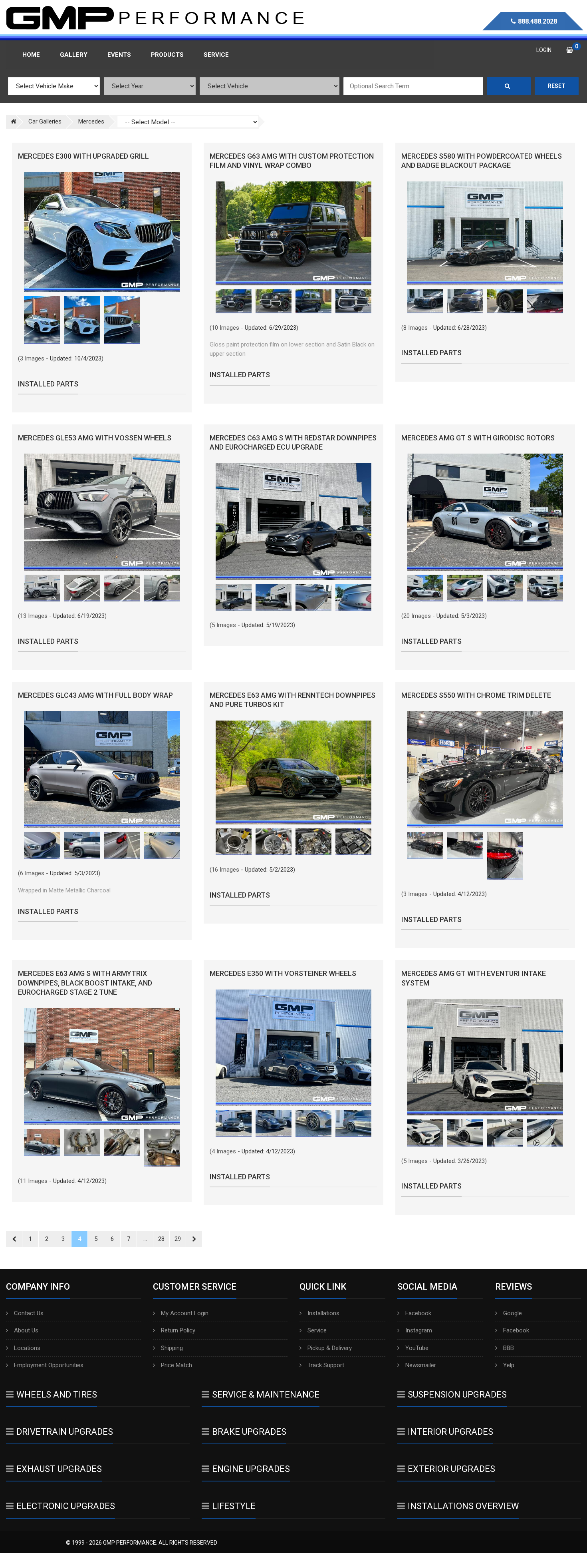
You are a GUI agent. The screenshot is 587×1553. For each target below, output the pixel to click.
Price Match (176, 1365)
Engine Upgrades (251, 1469)
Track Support (325, 1365)
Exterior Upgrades (451, 1469)
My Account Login (184, 1313)
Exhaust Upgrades (59, 1469)
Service (317, 1330)
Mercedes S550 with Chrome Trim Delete (476, 695)
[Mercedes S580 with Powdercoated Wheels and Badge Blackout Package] (485, 233)
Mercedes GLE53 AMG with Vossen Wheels (94, 438)
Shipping (172, 1348)
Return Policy (178, 1330)
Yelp (508, 1365)
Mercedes (91, 121)
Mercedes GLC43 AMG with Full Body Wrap (95, 695)
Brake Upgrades (249, 1432)
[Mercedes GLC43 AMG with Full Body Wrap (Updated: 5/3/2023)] (42, 845)
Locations (27, 1348)
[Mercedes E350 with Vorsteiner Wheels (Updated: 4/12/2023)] (234, 1123)
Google (512, 1313)
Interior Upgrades (450, 1432)
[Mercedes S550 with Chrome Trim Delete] (485, 769)
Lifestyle (234, 1506)
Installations (323, 1313)
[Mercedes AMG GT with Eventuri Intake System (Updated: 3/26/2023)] (425, 1133)
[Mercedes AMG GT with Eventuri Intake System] (485, 1057)
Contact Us (29, 1313)
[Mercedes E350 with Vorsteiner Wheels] (293, 1048)
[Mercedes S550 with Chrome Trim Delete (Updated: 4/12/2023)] (425, 845)
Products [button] (167, 54)
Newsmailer (420, 1365)
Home (31, 54)
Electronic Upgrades (65, 1506)
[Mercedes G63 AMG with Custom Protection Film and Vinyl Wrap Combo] (293, 233)
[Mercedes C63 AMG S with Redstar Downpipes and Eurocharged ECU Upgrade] (293, 521)
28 (161, 1238)
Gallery (73, 54)
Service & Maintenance (265, 1395)
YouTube (416, 1348)
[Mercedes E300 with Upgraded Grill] (102, 232)
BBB (508, 1348)
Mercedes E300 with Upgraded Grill (83, 156)
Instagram (418, 1330)
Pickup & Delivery (329, 1348)
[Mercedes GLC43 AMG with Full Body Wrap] (102, 769)
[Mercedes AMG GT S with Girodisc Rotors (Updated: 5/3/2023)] (425, 588)
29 (178, 1238)
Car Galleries (44, 121)
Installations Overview (463, 1506)
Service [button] (216, 54)
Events (119, 54)
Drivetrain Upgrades (64, 1432)
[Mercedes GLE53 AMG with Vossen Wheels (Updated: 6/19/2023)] (42, 588)
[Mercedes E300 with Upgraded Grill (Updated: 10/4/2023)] (42, 320)
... (145, 1238)
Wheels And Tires (56, 1395)
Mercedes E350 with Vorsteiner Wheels (283, 973)
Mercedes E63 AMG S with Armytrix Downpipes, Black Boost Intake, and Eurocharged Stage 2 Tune (85, 982)
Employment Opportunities (48, 1365)
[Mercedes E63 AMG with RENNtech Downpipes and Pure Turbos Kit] (293, 772)
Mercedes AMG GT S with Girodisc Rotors (478, 438)
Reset (556, 86)
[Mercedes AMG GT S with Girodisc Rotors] (485, 512)
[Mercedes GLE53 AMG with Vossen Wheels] (102, 512)
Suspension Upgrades (457, 1395)
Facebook (418, 1313)
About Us (26, 1330)
